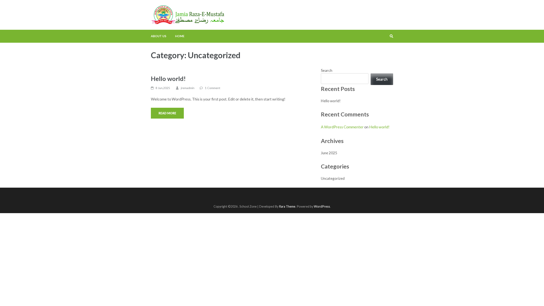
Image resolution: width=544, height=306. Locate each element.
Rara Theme (287, 206)
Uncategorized (333, 178)
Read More (167, 113)
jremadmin (187, 88)
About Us (158, 36)
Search (326, 70)
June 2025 (329, 153)
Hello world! (168, 78)
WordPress (322, 206)
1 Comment (212, 88)
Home (179, 36)
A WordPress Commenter (342, 127)
